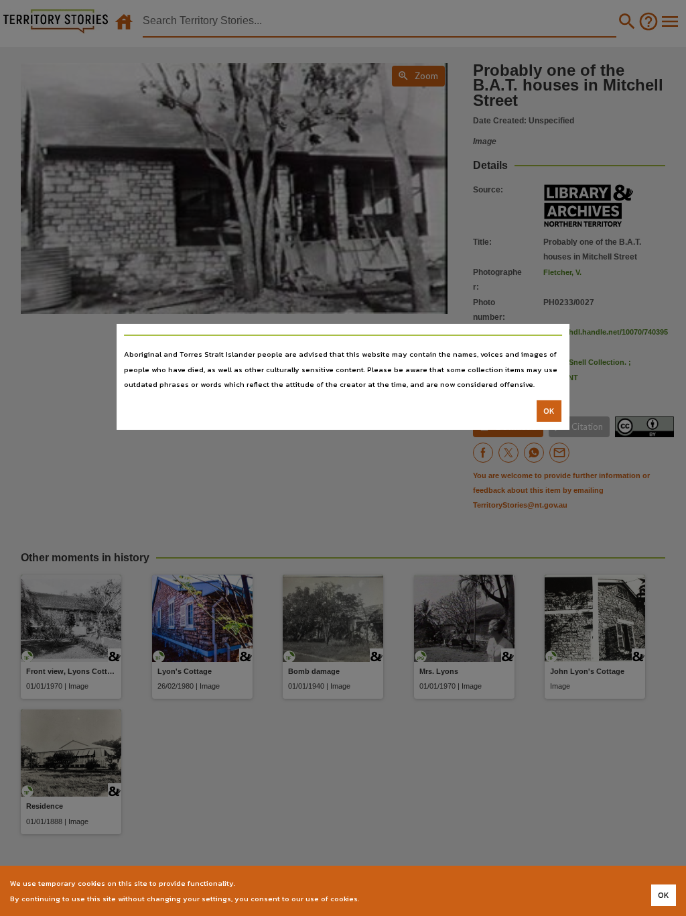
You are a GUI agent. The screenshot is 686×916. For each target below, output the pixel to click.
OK (549, 411)
